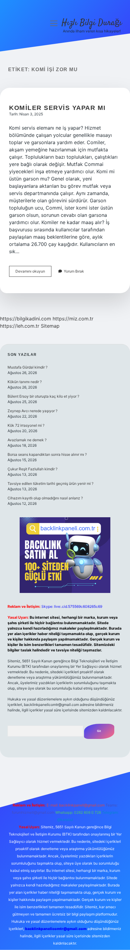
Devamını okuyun (33, 273)
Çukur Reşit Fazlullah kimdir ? (32, 469)
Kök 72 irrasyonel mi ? (26, 425)
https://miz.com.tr (73, 319)
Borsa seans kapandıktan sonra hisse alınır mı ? (47, 454)
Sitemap (50, 326)
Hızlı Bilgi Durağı (92, 23)
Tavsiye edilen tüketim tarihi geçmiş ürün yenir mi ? (50, 483)
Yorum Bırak (74, 271)
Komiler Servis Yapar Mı (57, 107)
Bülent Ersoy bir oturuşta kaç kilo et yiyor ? (43, 396)
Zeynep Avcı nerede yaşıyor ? (32, 411)
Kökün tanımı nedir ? (25, 381)
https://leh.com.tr (19, 326)
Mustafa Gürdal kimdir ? (27, 367)
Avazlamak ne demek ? (27, 440)
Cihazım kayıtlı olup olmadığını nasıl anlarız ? (45, 498)
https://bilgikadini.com (25, 319)
